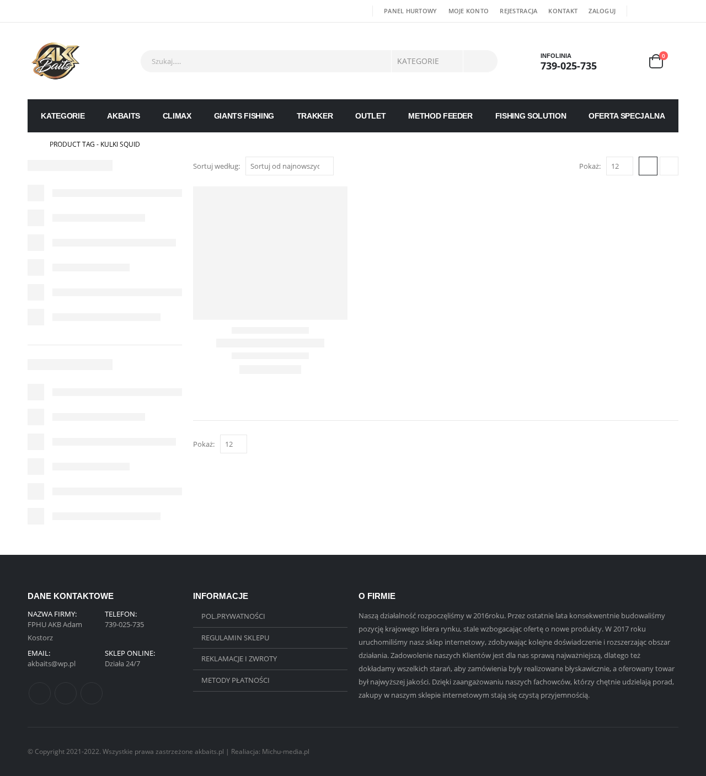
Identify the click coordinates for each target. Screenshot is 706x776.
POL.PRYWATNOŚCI (233, 616)
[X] (656, 11)
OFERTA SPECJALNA (627, 115)
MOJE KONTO (468, 11)
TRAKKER (315, 115)
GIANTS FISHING (244, 115)
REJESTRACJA (518, 11)
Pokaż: (590, 166)
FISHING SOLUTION (530, 115)
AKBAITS (123, 115)
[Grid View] (648, 166)
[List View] (669, 166)
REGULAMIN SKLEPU (235, 638)
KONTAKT (562, 11)
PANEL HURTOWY (410, 11)
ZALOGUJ (602, 11)
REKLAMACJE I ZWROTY (239, 658)
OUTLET (370, 115)
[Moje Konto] (626, 60)
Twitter (66, 693)
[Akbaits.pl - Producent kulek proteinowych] (55, 61)
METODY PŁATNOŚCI (235, 680)
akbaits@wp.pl (52, 663)
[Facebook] (640, 11)
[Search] (480, 61)
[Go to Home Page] (31, 144)
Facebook (40, 693)
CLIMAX (177, 115)
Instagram (92, 693)
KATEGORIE (62, 115)
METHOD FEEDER (440, 115)
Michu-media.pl (285, 751)
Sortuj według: (216, 166)
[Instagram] (671, 11)
